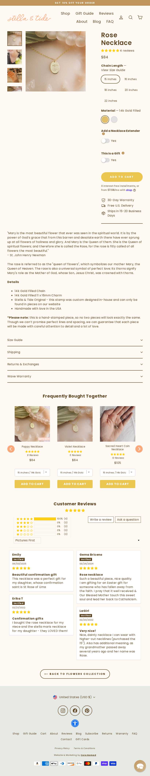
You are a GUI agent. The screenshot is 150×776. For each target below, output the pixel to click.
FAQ (110, 21)
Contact (66, 739)
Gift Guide (85, 13)
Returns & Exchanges (23, 364)
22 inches (110, 101)
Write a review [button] (101, 519)
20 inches (131, 90)
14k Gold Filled (105, 119)
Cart (43, 733)
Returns (107, 733)
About (81, 21)
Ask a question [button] (128, 519)
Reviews (106, 13)
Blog (97, 21)
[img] (41, 568)
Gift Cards (82, 739)
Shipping (13, 352)
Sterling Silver (114, 119)
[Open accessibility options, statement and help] (75, 725)
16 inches (131, 79)
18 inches (110, 90)
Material (120, 111)
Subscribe (91, 733)
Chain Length (113, 68)
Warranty (122, 733)
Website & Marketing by (75, 755)
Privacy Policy (62, 748)
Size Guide (14, 340)
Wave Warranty (19, 376)
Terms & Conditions (84, 748)
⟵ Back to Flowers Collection (75, 674)
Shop (65, 13)
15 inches (110, 79)
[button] (110, 50)
